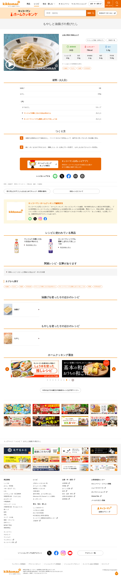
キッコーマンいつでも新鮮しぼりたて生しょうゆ (40, 119)
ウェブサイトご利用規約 (19, 564)
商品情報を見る (31, 245)
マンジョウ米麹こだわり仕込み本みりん (37, 113)
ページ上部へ (116, 573)
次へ (114, 369)
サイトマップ (105, 564)
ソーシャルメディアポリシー (72, 564)
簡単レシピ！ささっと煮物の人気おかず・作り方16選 (26, 272)
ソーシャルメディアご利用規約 (52, 564)
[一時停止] (73, 380)
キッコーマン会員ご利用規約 (91, 564)
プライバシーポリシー (34, 564)
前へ (7, 369)
